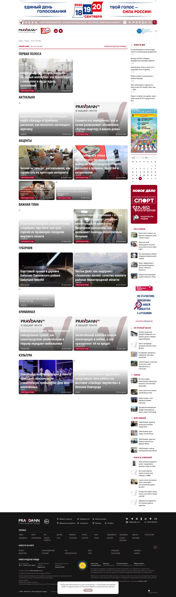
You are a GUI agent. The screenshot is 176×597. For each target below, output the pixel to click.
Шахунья (137, 553)
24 (132, 178)
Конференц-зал (84, 519)
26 (140, 178)
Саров (90, 553)
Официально (23, 538)
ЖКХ (45, 535)
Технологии (73, 538)
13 (144, 172)
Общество (135, 535)
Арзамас (21, 550)
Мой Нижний (140, 418)
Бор (66, 550)
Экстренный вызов (142, 328)
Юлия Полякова (67, 134)
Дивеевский (22, 553)
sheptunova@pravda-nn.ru (124, 565)
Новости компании (122, 539)
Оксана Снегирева (122, 134)
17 (132, 175)
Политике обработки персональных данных (98, 587)
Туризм (96, 538)
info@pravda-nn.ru (134, 522)
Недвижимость (112, 535)
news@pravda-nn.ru (109, 565)
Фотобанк (111, 523)
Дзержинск (137, 550)
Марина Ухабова (67, 91)
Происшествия (149, 535)
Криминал (72, 535)
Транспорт (85, 538)
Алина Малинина (122, 177)
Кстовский (45, 553)
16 (155, 172)
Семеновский (115, 553)
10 (132, 172)
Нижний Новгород (71, 553)
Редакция (98, 523)
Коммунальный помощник (110, 22)
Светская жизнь (36, 538)
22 (151, 175)
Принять (88, 590)
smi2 (145, 581)
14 (147, 172)
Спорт (58, 538)
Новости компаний (143, 458)
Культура (84, 535)
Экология (110, 538)
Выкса (90, 550)
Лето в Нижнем (93, 22)
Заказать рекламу (100, 519)
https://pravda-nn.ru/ (36, 570)
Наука (96, 535)
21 (147, 175)
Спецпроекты (84, 523)
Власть (33, 535)
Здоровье (59, 535)
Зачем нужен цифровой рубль (50, 22)
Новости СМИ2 (136, 510)
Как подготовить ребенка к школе (74, 22)
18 (136, 175)
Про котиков (139, 229)
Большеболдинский (48, 550)
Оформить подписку (65, 519)
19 (140, 175)
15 (151, 172)
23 (155, 175)
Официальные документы (67, 523)
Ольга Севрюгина (49, 198)
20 (144, 175)
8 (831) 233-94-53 (152, 522)
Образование (123, 535)
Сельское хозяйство (47, 539)
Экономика (135, 538)
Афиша (137, 375)
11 (136, 172)
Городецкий (115, 550)
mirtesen (140, 581)
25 (136, 178)
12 (140, 172)
